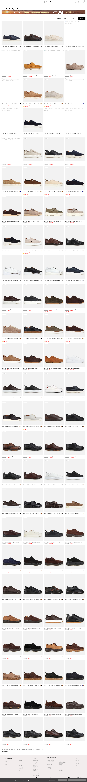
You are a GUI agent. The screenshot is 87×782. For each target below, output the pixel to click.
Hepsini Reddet (72, 780)
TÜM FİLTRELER (81, 18)
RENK (65, 18)
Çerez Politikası (52, 780)
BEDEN (73, 18)
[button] (58, 18)
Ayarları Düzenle (62, 780)
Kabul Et (82, 780)
